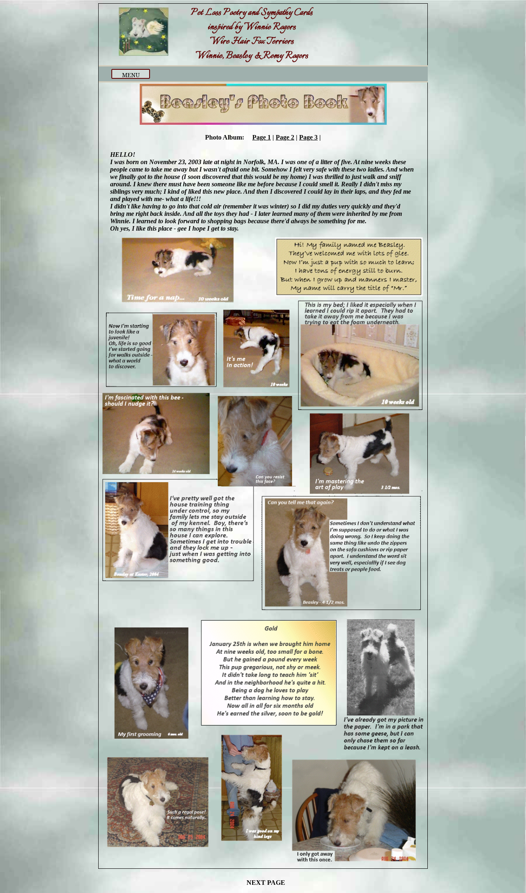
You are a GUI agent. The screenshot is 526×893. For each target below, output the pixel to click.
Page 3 (308, 137)
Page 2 (285, 137)
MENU (131, 75)
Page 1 (261, 137)
